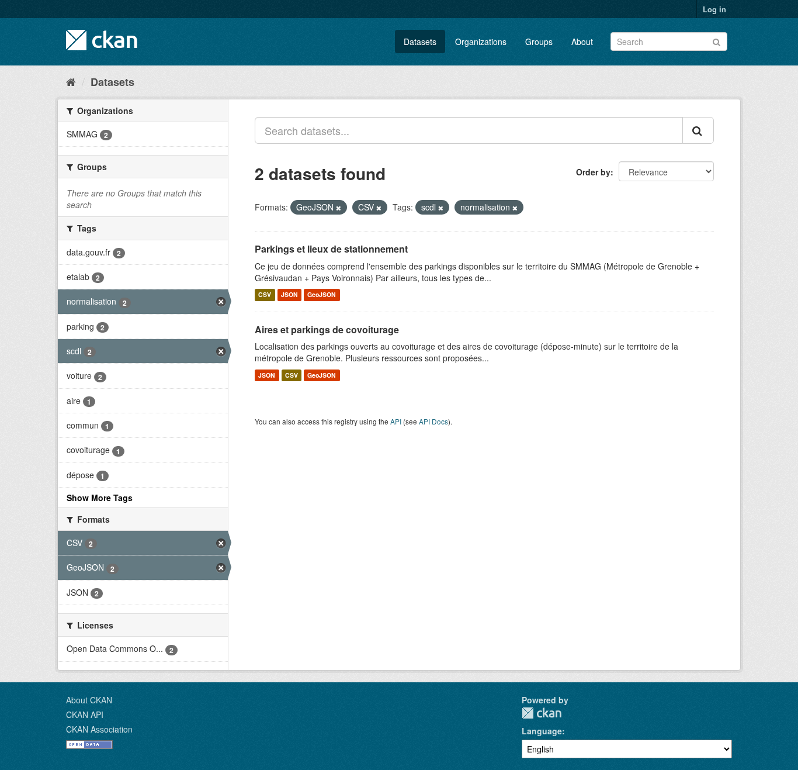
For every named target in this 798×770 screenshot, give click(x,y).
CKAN (541, 713)
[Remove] (338, 207)
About (582, 41)
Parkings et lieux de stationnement (331, 248)
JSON (289, 295)
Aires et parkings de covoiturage (327, 329)
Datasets (420, 41)
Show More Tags (100, 497)
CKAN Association (99, 729)
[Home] (71, 81)
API (395, 421)
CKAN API (84, 714)
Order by (593, 172)
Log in (714, 9)
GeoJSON (321, 295)
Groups (539, 41)
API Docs (433, 421)
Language (542, 731)
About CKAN (89, 700)
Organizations (480, 41)
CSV (264, 295)
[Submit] (716, 41)
